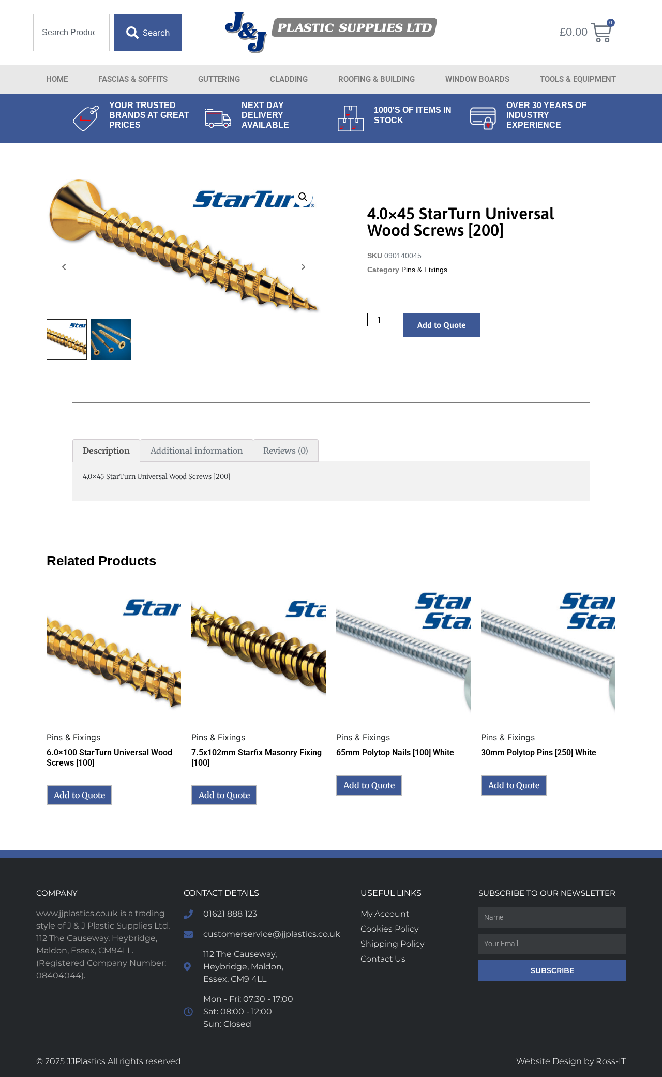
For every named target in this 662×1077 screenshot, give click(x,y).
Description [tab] (106, 450)
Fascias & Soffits (133, 79)
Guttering (219, 79)
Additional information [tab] (197, 450)
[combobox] (71, 32)
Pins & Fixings (424, 270)
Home (57, 79)
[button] (303, 197)
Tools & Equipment (578, 79)
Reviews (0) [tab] (285, 450)
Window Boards (477, 79)
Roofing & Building (376, 79)
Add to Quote (441, 325)
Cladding (289, 79)
